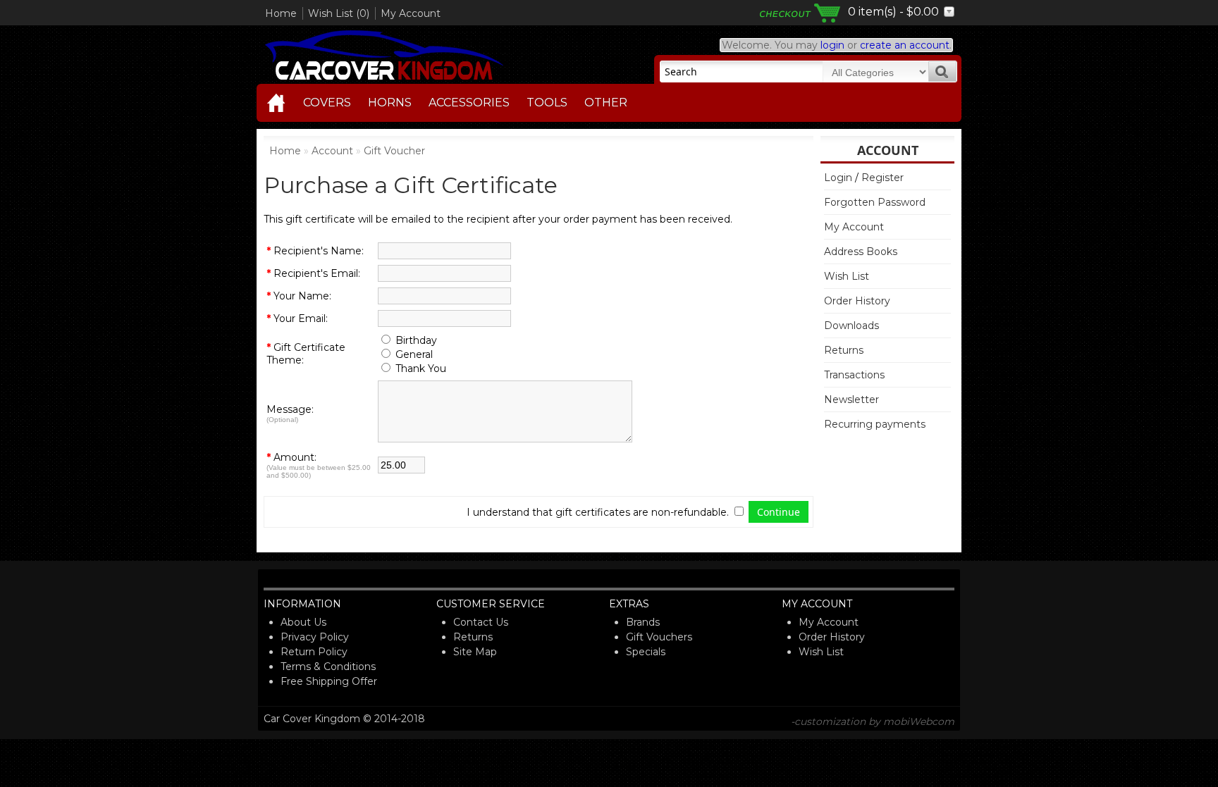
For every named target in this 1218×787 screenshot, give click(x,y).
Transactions (854, 374)
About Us (303, 622)
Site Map (475, 651)
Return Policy (314, 651)
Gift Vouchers (659, 637)
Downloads (851, 325)
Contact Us (480, 622)
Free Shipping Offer (329, 681)
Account (332, 150)
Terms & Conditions (328, 666)
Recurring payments (874, 424)
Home (281, 13)
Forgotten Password (874, 202)
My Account (411, 13)
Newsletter (851, 399)
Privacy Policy (315, 637)
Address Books (860, 251)
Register (882, 177)
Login (838, 177)
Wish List (846, 276)
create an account (904, 45)
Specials (645, 651)
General (414, 354)
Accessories (469, 102)
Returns (843, 350)
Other (605, 102)
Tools (547, 102)
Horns (390, 102)
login (832, 45)
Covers (327, 102)
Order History (857, 301)
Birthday (416, 340)
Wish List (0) (338, 13)
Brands (643, 622)
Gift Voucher (394, 150)
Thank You (420, 368)
